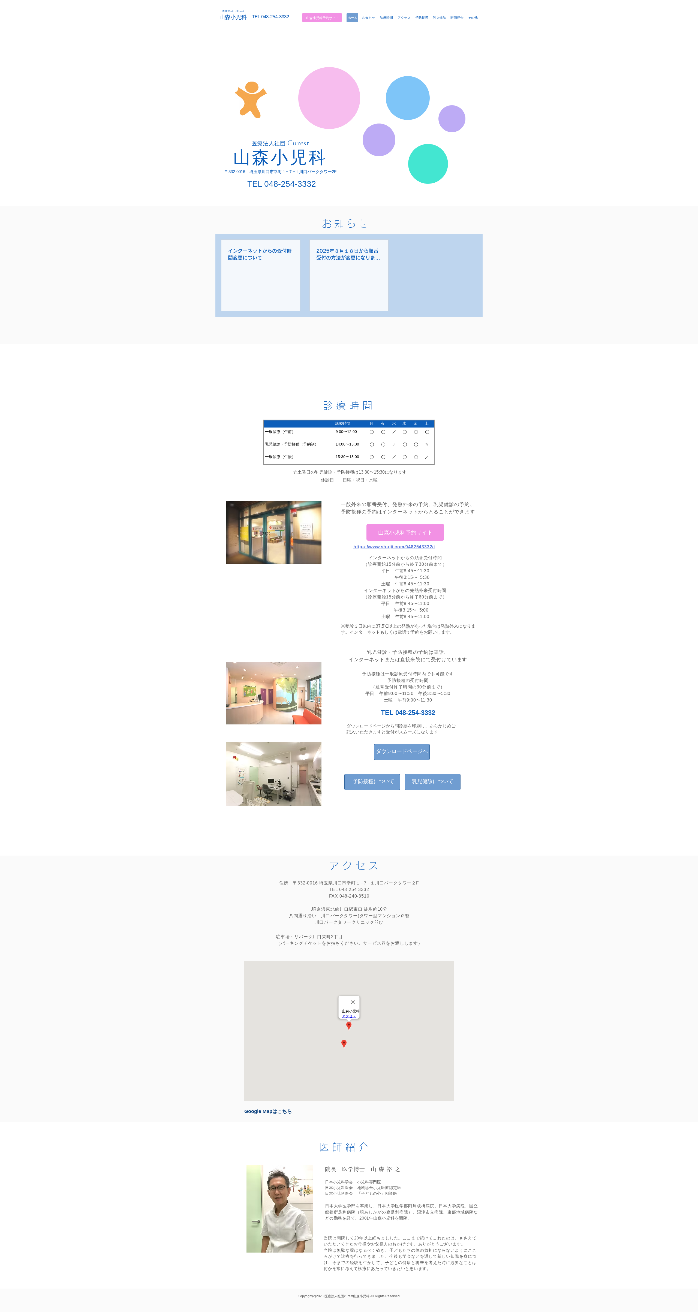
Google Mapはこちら (268, 1111)
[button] (473, 17)
